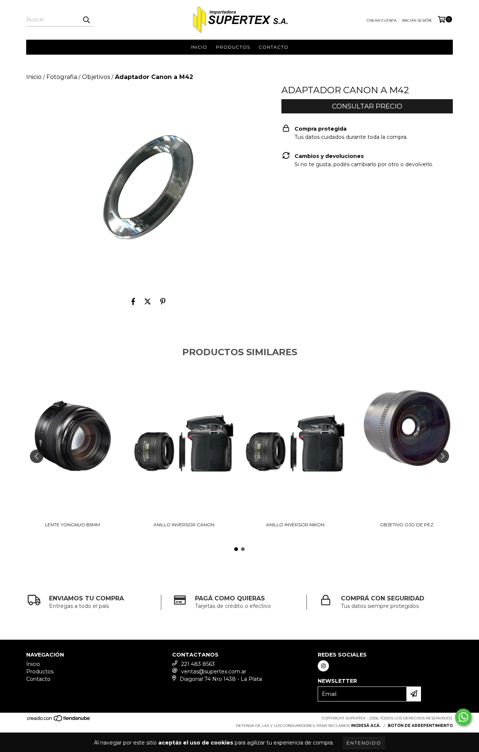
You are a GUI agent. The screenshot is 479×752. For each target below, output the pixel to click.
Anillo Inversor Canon (183, 524)
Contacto (274, 47)
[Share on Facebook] (133, 301)
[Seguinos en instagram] (323, 666)
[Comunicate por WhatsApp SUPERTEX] (463, 717)
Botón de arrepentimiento (420, 725)
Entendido (364, 743)
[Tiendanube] (59, 720)
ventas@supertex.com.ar (213, 671)
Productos (233, 47)
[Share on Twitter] (147, 301)
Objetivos (96, 76)
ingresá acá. (366, 725)
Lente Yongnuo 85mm (72, 524)
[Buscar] (86, 20)
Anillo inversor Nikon (295, 524)
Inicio (199, 47)
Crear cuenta (382, 20)
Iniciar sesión (416, 20)
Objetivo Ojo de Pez (406, 524)
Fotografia (61, 76)
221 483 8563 (198, 664)
